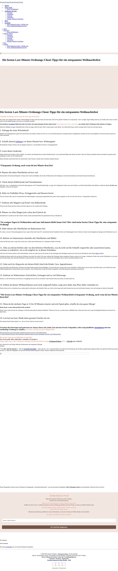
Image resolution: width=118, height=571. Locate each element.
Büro (97, 253)
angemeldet (9, 547)
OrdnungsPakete (55, 341)
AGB (92, 349)
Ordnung (19, 141)
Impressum (55, 568)
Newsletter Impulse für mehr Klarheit (57, 560)
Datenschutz (62, 568)
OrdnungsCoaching (63, 554)
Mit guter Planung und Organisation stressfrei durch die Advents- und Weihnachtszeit (23, 332)
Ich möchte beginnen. (59, 527)
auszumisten (99, 327)
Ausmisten (12, 124)
